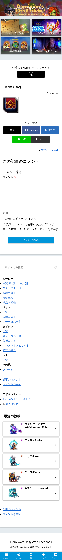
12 (30, 399)
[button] (40, 139)
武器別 (13, 283)
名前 (5, 212)
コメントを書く (12, 384)
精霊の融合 (9, 350)
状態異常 (8, 297)
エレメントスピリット (16, 345)
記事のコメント (12, 379)
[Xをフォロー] (31, 74)
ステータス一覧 (12, 288)
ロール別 (22, 283)
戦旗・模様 (9, 302)
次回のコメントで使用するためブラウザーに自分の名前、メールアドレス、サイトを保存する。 (31, 229)
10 (23, 399)
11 (27, 399)
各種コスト (9, 293)
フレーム (8, 369)
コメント (10, 177)
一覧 (5, 283)
